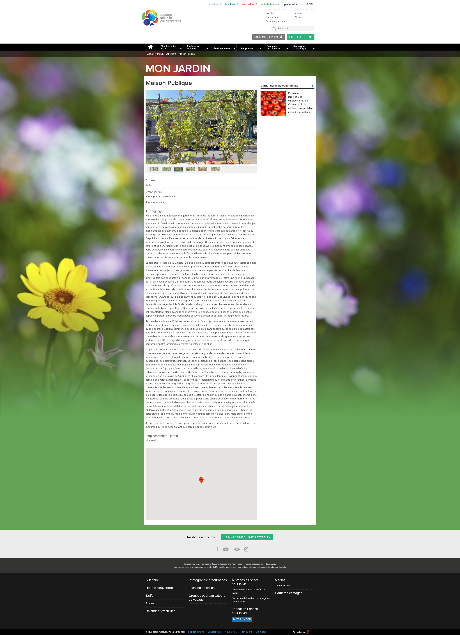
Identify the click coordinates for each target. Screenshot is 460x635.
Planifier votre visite (168, 47)
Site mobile (261, 632)
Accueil (150, 47)
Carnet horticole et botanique (279, 85)
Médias (298, 13)
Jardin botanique (269, 4)
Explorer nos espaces (194, 47)
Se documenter (222, 48)
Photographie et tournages (208, 580)
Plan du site (246, 632)
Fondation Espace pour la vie (245, 611)
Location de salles (202, 588)
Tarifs (149, 595)
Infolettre (270, 13)
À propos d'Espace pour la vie (245, 582)
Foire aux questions (275, 21)
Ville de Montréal (301, 632)
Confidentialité (215, 632)
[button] (201, 480)
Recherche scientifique (299, 47)
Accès (150, 603)
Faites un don (242, 619)
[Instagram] (247, 549)
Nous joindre (272, 17)
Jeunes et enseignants (273, 47)
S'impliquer (246, 48)
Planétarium (291, 4)
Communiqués (282, 585)
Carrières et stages (288, 593)
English (310, 3)
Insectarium (247, 4)
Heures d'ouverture (159, 588)
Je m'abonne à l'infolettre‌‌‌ (244, 537)
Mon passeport (266, 37)
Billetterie (298, 37)
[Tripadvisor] (237, 548)
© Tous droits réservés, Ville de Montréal (165, 632)
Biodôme (213, 4)
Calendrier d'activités (160, 611)
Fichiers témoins (196, 632)
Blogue (298, 17)
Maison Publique (187, 54)
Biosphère (229, 4)
